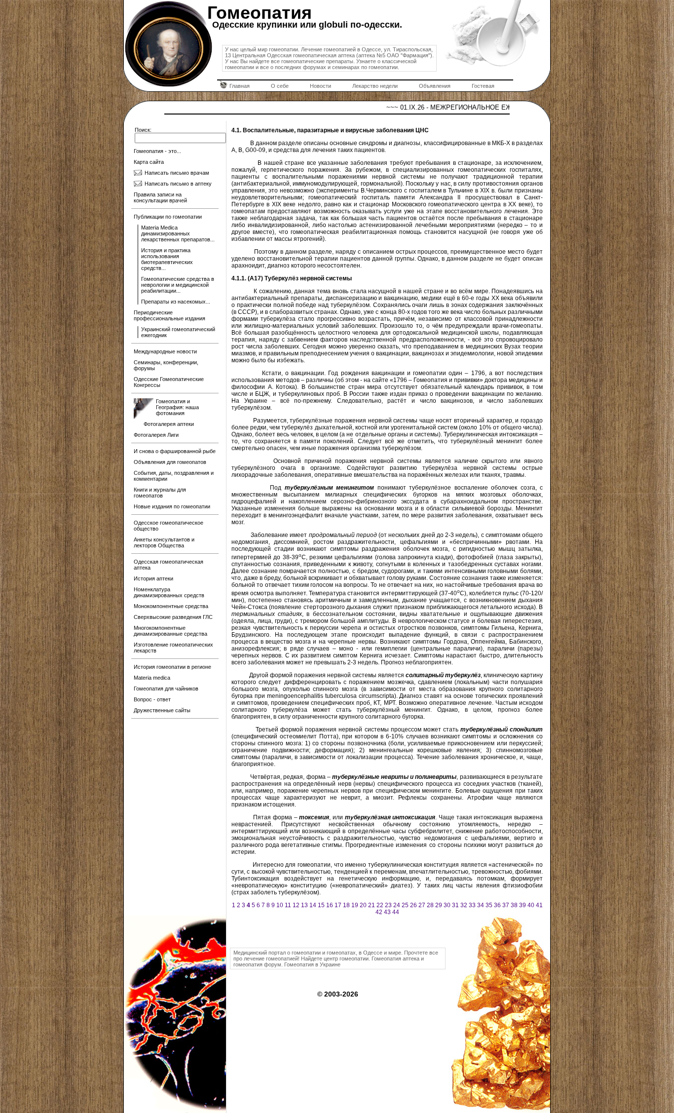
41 (539, 905)
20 (363, 905)
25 (405, 905)
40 (530, 905)
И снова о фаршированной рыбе (175, 451)
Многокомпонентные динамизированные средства (170, 631)
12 (296, 905)
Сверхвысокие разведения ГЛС (173, 617)
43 (387, 912)
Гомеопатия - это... (157, 151)
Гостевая (483, 86)
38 (514, 905)
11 (288, 905)
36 (497, 905)
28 (430, 905)
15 (321, 905)
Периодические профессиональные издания (169, 315)
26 (413, 905)
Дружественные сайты (162, 710)
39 (522, 905)
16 (329, 905)
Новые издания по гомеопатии (172, 506)
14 (312, 905)
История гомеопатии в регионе (172, 667)
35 (489, 905)
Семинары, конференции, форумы (166, 365)
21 (371, 905)
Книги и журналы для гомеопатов (160, 493)
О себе (280, 86)
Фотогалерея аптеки (169, 424)
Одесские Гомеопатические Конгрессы (169, 382)
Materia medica (152, 678)
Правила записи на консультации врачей (160, 197)
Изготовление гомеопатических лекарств (173, 647)
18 (346, 905)
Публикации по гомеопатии (168, 217)
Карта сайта (149, 162)
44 (395, 912)
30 (447, 905)
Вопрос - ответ (152, 699)
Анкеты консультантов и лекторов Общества (164, 542)
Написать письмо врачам (177, 173)
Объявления (434, 86)
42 (378, 912)
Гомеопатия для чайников (166, 688)
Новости (320, 86)
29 (438, 905)
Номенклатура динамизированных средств (169, 592)
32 (463, 905)
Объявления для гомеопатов (170, 462)
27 (421, 905)
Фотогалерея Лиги (156, 435)
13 (304, 905)
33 (472, 905)
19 (354, 905)
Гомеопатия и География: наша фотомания (177, 407)
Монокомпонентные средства (171, 606)
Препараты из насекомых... (175, 302)
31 (455, 905)
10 (279, 905)
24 (396, 905)
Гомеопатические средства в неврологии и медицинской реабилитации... (177, 285)
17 (338, 905)
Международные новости (165, 351)
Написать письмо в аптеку (178, 184)
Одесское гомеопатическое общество (168, 526)
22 (379, 905)
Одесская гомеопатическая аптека (168, 565)
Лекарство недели (375, 86)
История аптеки (153, 578)
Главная (239, 86)
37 (505, 905)
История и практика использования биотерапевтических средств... (167, 259)
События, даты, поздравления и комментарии (174, 476)
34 (480, 905)
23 (388, 905)
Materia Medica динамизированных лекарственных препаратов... (178, 233)
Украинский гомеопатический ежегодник (178, 332)
